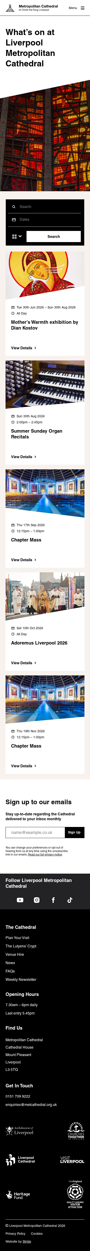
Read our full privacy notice (45, 854)
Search (54, 236)
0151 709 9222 (18, 1096)
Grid (14, 237)
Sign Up (74, 832)
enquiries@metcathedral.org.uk (31, 1104)
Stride (27, 1241)
